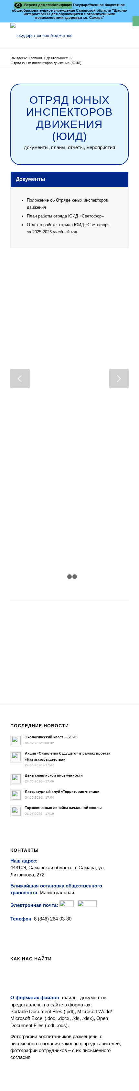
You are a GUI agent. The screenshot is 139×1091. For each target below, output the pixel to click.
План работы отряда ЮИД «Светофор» (65, 216)
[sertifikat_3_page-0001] (23, 679)
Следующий (119, 378)
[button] (136, 21)
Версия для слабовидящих (47, 5)
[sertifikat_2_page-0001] (17, 679)
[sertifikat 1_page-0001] (10, 679)
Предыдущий (20, 378)
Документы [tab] (30, 179)
